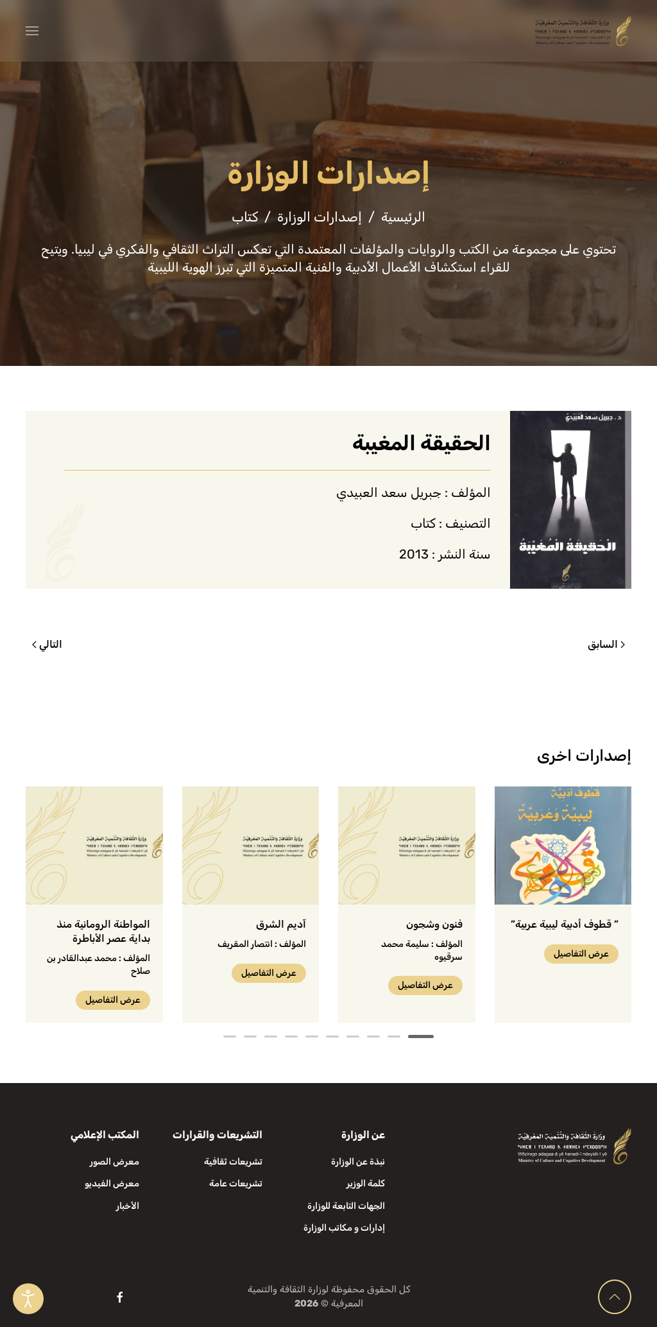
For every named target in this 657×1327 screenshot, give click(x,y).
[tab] (421, 1036)
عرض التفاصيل (581, 953)
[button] (32, 30)
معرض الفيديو (112, 1183)
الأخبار (127, 1206)
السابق (603, 644)
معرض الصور (114, 1161)
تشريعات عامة (235, 1183)
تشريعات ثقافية (233, 1161)
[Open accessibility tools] (28, 1298)
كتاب (423, 523)
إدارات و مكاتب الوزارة (344, 1227)
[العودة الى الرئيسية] (583, 30)
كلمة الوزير (365, 1183)
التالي (50, 644)
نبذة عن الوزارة (358, 1161)
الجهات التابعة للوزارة (346, 1206)
